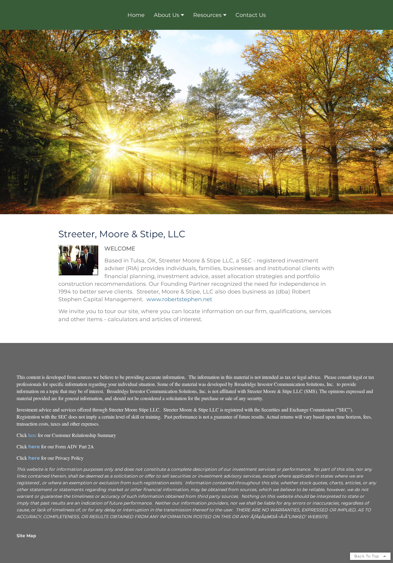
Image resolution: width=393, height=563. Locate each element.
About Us (166, 15)
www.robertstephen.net (179, 299)
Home (136, 15)
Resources (207, 15)
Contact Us (250, 15)
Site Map (26, 535)
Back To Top (367, 556)
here (32, 435)
